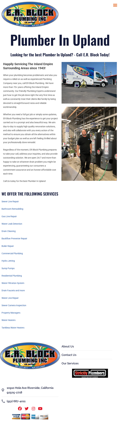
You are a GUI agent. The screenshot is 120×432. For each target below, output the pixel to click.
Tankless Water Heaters (13, 327)
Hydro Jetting (8, 261)
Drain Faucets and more (13, 290)
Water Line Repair (10, 298)
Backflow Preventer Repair (14, 238)
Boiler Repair (8, 246)
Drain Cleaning (9, 231)
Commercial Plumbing (12, 253)
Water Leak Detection (12, 224)
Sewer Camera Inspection (14, 305)
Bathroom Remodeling (12, 209)
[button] (115, 5)
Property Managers (11, 312)
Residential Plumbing (12, 275)
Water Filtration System (13, 283)
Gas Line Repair (9, 216)
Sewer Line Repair (10, 201)
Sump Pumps (8, 268)
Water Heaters (8, 320)
